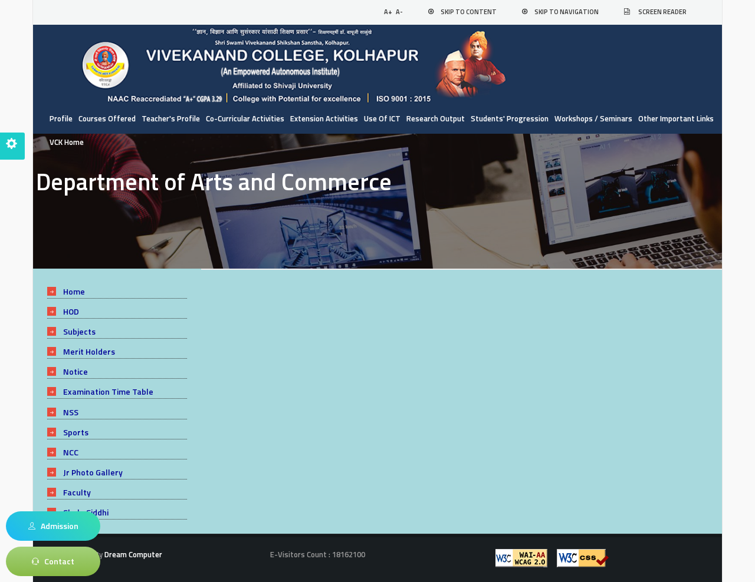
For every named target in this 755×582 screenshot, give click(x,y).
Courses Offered (107, 118)
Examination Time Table (108, 391)
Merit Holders (89, 351)
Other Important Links (676, 118)
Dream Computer (132, 554)
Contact (56, 561)
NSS (70, 412)
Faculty (77, 492)
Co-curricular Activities (245, 118)
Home (74, 291)
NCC (70, 452)
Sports (75, 432)
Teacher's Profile (171, 118)
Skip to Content (469, 11)
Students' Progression (510, 118)
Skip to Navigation (566, 11)
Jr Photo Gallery (93, 472)
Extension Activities (324, 118)
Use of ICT (382, 118)
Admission (56, 526)
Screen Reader (662, 11)
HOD (71, 311)
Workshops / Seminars (593, 118)
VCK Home (67, 142)
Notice (75, 371)
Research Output (435, 118)
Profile (61, 118)
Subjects (79, 331)
